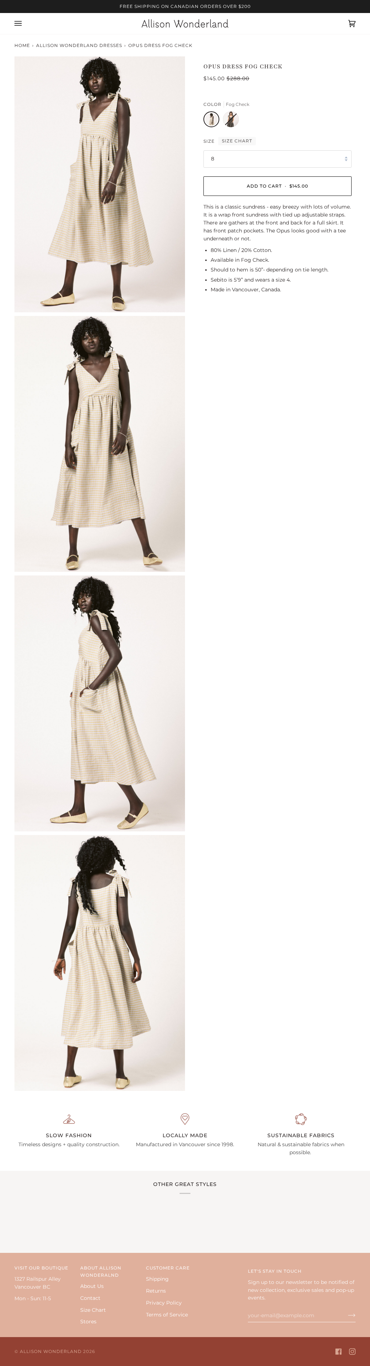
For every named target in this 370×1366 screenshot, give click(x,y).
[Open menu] (25, 23)
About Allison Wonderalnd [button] (100, 1271)
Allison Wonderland (51, 1351)
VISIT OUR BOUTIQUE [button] (41, 1268)
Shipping (157, 1279)
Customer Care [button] (168, 1268)
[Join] (334, 1333)
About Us (92, 1286)
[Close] (345, 1291)
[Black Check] (231, 121)
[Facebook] (338, 1351)
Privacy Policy (164, 1303)
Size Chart (237, 141)
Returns (156, 1291)
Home (22, 45)
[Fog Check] (213, 121)
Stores (88, 1321)
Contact (90, 1298)
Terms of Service (167, 1315)
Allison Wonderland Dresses (79, 45)
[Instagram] (352, 1351)
